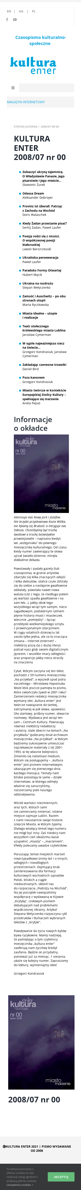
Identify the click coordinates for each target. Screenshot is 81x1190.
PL (34, 11)
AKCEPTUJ (61, 1177)
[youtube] (15, 19)
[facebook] (7, 19)
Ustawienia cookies (19, 1185)
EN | (12, 11)
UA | (25, 11)
